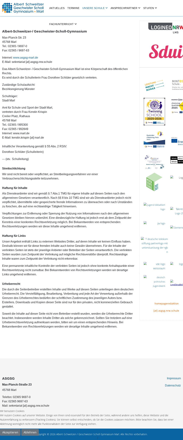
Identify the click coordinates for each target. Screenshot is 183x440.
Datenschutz (173, 385)
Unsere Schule (93, 8)
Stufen (148, 8)
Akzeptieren (10, 432)
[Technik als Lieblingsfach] (154, 227)
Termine (73, 8)
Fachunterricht (61, 24)
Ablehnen (30, 432)
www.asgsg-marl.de (25, 57)
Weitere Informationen (83, 437)
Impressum (174, 378)
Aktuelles (57, 8)
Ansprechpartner (124, 8)
